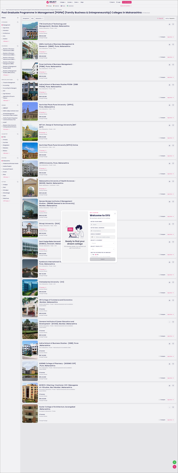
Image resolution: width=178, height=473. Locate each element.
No (97, 254)
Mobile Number (96, 234)
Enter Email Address (97, 227)
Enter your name (96, 221)
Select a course (96, 240)
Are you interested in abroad (101, 252)
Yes (93, 254)
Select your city (96, 246)
